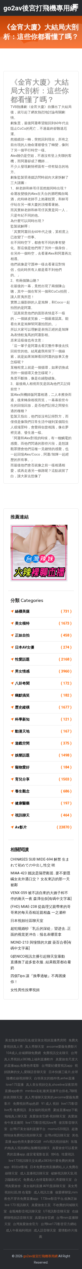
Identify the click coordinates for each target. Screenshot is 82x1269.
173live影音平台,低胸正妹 (59, 1198)
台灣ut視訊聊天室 (57, 1135)
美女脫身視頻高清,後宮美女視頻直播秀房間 (35, 1040)
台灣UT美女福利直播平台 (28, 1129)
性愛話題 (43, 659)
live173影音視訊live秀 (41, 1122)
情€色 (55, 1154)
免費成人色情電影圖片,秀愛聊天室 (47, 1179)
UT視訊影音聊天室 (56, 1211)
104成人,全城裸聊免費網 (23, 1053)
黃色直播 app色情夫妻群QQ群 (41, 1138)
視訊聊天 (43, 815)
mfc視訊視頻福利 (56, 1141)
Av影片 (43, 827)
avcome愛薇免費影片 (61, 1046)
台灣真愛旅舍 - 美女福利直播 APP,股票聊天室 (41, 1183)
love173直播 (15, 1084)
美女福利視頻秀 (39, 1110)
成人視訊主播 (43, 1192)
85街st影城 (20, 1167)
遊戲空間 (43, 743)
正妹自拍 (43, 635)
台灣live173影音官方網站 (59, 1224)
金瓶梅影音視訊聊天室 (25, 1211)
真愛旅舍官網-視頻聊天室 (47, 1116)
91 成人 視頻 (50, 1103)
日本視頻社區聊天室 (26, 920)
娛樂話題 (43, 755)
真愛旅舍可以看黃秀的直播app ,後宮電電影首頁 (42, 1151)
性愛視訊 (68, 1154)
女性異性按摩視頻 (25, 990)
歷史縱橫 (43, 707)
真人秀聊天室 (34, 1046)
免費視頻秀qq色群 (26, 1103)
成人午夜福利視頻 (18, 1230)
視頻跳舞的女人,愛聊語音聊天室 (41, 1069)
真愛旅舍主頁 (41, 1205)
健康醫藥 (43, 803)
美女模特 (43, 623)
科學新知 (43, 719)
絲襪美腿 (43, 611)
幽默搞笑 (43, 695)
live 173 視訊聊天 (17, 1205)
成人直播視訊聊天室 (34, 1173)
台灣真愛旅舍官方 (25, 1224)
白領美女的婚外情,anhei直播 (54, 1078)
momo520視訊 (58, 1129)
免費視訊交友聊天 (56, 1053)
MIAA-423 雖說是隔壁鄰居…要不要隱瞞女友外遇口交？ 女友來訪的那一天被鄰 (40, 879)
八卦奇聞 (43, 683)
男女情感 (43, 671)
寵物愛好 (43, 767)
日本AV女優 (43, 647)
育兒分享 (43, 779)
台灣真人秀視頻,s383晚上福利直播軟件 (40, 1056)
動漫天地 (43, 731)
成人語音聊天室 (45, 1230)
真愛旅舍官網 (44, 1217)
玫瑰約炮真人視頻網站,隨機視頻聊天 (41, 1145)
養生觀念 (43, 791)
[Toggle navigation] (75, 6)
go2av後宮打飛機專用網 (40, 1256)
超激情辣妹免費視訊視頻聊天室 (41, 1132)
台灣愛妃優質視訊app (56, 1065)
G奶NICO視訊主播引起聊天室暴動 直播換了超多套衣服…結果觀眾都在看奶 (40, 962)
